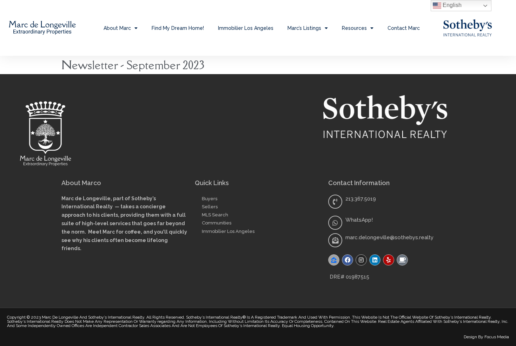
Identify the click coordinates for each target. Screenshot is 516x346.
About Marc (117, 28)
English (451, 5)
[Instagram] (361, 260)
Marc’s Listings (304, 28)
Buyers (209, 198)
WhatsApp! (359, 220)
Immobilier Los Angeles (245, 28)
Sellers (210, 206)
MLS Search (215, 214)
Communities (216, 223)
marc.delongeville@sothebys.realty (389, 237)
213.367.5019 (360, 199)
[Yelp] (388, 260)
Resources (354, 28)
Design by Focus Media (486, 336)
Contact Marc (404, 28)
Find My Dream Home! (178, 28)
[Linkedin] (375, 260)
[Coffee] (402, 260)
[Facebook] (347, 260)
